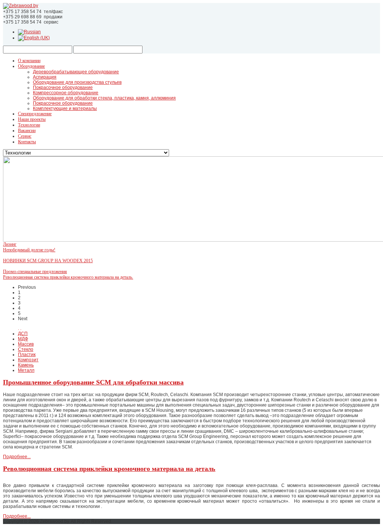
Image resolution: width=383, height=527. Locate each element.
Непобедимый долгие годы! (29, 249)
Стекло (25, 349)
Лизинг (9, 244)
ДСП (23, 333)
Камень (26, 365)
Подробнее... (17, 456)
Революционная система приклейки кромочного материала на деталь (109, 468)
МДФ (23, 338)
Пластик (27, 354)
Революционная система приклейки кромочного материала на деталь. (68, 277)
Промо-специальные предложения (35, 271)
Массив (26, 344)
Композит (28, 359)
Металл (26, 370)
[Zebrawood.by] (20, 5)
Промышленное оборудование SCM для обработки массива (93, 382)
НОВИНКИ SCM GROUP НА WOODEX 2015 (48, 260)
